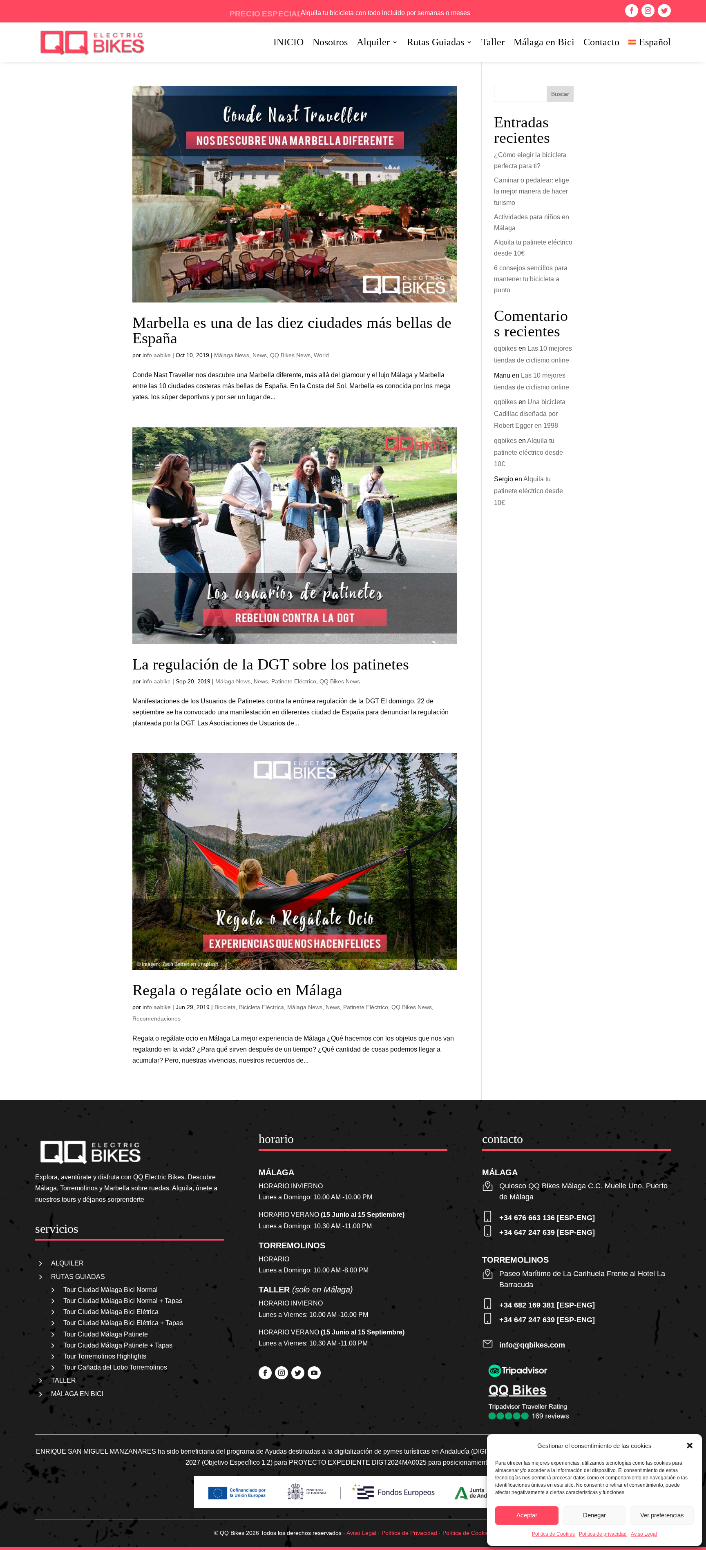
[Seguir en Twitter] (664, 10)
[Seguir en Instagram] (648, 10)
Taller (493, 43)
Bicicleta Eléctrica (261, 1007)
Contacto (601, 43)
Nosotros (330, 43)
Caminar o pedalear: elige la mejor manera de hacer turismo (531, 191)
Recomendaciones (156, 1018)
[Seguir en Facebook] (631, 10)
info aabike (157, 355)
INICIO (288, 43)
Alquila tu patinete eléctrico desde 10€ (528, 452)
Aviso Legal (644, 1534)
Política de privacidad (603, 1534)
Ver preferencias (662, 1515)
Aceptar (526, 1515)
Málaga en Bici (544, 43)
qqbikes (505, 348)
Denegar (594, 1515)
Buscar (560, 94)
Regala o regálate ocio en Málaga (237, 989)
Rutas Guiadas (435, 43)
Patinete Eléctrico (293, 681)
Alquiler (373, 43)
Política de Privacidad (409, 1533)
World (321, 355)
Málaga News (231, 355)
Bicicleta (225, 1007)
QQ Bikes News (290, 355)
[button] (690, 1445)
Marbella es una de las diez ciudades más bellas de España (291, 330)
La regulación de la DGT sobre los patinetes (270, 664)
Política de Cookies (553, 1534)
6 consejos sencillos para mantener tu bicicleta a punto (530, 279)
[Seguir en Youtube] (314, 1372)
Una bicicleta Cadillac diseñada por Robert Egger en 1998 (529, 413)
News (259, 355)
